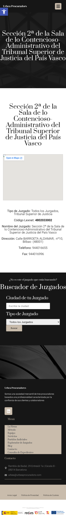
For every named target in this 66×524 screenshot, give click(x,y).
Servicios (12, 436)
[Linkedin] (8, 411)
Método (12, 429)
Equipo (11, 433)
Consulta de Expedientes (20, 452)
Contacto (12, 449)
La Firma (12, 426)
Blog (10, 446)
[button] (4, 12)
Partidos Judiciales (17, 439)
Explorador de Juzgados (20, 442)
